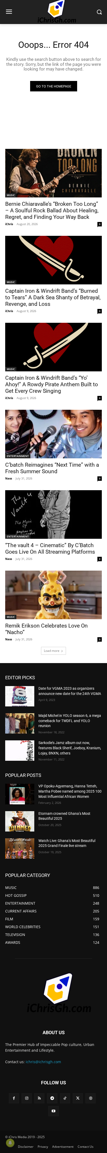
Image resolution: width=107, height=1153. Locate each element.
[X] (78, 1098)
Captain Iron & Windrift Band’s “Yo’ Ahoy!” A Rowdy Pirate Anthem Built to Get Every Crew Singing (51, 384)
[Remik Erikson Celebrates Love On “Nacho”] (53, 595)
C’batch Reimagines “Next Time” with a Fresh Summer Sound (52, 468)
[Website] (90, 1098)
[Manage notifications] (10, 1143)
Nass (8, 478)
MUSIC (11, 195)
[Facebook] (14, 1098)
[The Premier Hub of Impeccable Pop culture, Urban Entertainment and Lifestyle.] (53, 993)
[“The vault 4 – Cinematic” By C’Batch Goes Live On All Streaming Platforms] (53, 514)
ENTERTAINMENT (18, 456)
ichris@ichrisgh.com (43, 1061)
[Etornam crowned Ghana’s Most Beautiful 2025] (19, 821)
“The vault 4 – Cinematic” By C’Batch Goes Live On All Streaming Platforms (50, 548)
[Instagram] (27, 1098)
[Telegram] (52, 1098)
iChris (9, 224)
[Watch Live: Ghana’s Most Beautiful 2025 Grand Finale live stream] (19, 848)
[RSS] (39, 1098)
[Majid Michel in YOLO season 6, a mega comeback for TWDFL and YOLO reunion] (19, 723)
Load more (51, 650)
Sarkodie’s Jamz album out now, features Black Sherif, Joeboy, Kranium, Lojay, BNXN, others (69, 748)
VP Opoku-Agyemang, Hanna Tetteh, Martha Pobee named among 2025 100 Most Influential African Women (70, 791)
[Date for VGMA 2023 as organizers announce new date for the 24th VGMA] (19, 696)
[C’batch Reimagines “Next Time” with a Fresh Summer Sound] (53, 434)
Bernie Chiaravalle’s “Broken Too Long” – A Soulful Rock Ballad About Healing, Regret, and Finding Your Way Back (51, 210)
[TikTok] (65, 1098)
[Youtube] (53, 1111)
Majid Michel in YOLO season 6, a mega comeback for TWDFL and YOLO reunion (69, 720)
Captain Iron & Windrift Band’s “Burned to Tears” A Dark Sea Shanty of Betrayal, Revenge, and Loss (53, 297)
